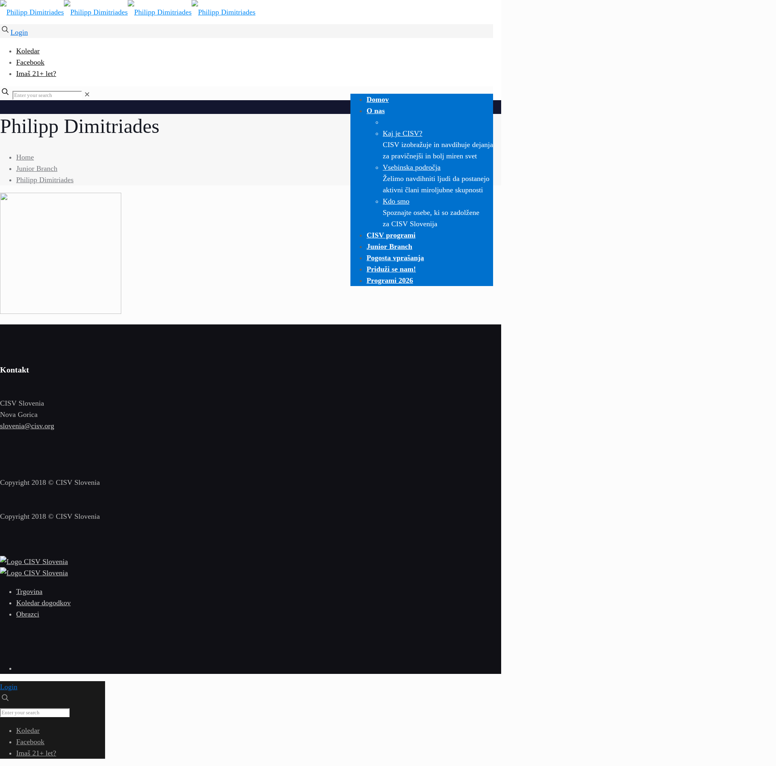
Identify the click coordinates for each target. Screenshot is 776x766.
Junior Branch (36, 168)
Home (25, 157)
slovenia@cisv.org (27, 426)
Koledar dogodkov (43, 603)
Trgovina (29, 591)
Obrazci (27, 614)
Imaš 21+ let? (36, 73)
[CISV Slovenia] (127, 12)
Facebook (30, 62)
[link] (87, 94)
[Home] (34, 562)
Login (19, 32)
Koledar (28, 51)
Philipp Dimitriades (45, 180)
